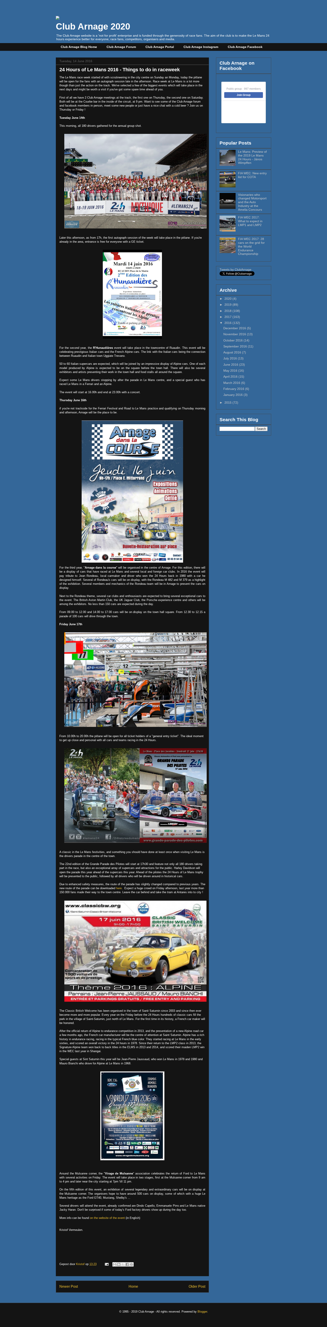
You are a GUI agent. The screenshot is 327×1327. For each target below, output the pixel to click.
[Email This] (114, 1264)
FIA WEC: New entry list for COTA (252, 175)
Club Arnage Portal (159, 47)
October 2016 (233, 340)
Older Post (197, 1286)
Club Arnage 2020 (93, 26)
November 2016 (235, 334)
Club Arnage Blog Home (79, 47)
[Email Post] (106, 1264)
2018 (228, 311)
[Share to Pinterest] (131, 1264)
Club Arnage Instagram (201, 47)
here (119, 888)
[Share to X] (123, 1264)
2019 (228, 304)
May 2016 (230, 370)
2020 (228, 298)
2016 (228, 323)
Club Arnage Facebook (245, 47)
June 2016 (231, 364)
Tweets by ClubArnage (235, 269)
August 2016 (232, 352)
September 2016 (235, 346)
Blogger (202, 1311)
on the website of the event (107, 1218)
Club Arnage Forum (121, 47)
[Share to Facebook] (127, 1264)
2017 (228, 317)
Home (133, 1286)
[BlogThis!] (119, 1264)
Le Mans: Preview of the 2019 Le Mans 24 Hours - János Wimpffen (252, 157)
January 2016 (233, 395)
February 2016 (234, 389)
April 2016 (230, 376)
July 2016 (230, 358)
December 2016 (235, 328)
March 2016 (232, 383)
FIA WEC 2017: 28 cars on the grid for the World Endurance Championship (251, 246)
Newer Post (68, 1286)
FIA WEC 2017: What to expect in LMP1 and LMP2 (250, 221)
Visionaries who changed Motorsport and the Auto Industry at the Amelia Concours (252, 202)
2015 (228, 402)
